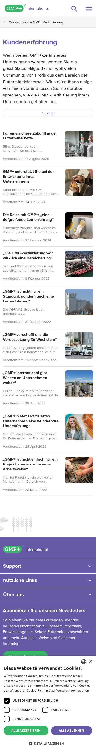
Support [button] (12, 566)
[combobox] (83, 661)
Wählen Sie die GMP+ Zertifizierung (36, 22)
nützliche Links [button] (20, 580)
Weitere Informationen (72, 690)
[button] (48, 743)
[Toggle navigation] (89, 9)
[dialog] (48, 704)
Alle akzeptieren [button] (26, 730)
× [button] (90, 661)
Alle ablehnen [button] (71, 730)
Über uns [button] (13, 594)
